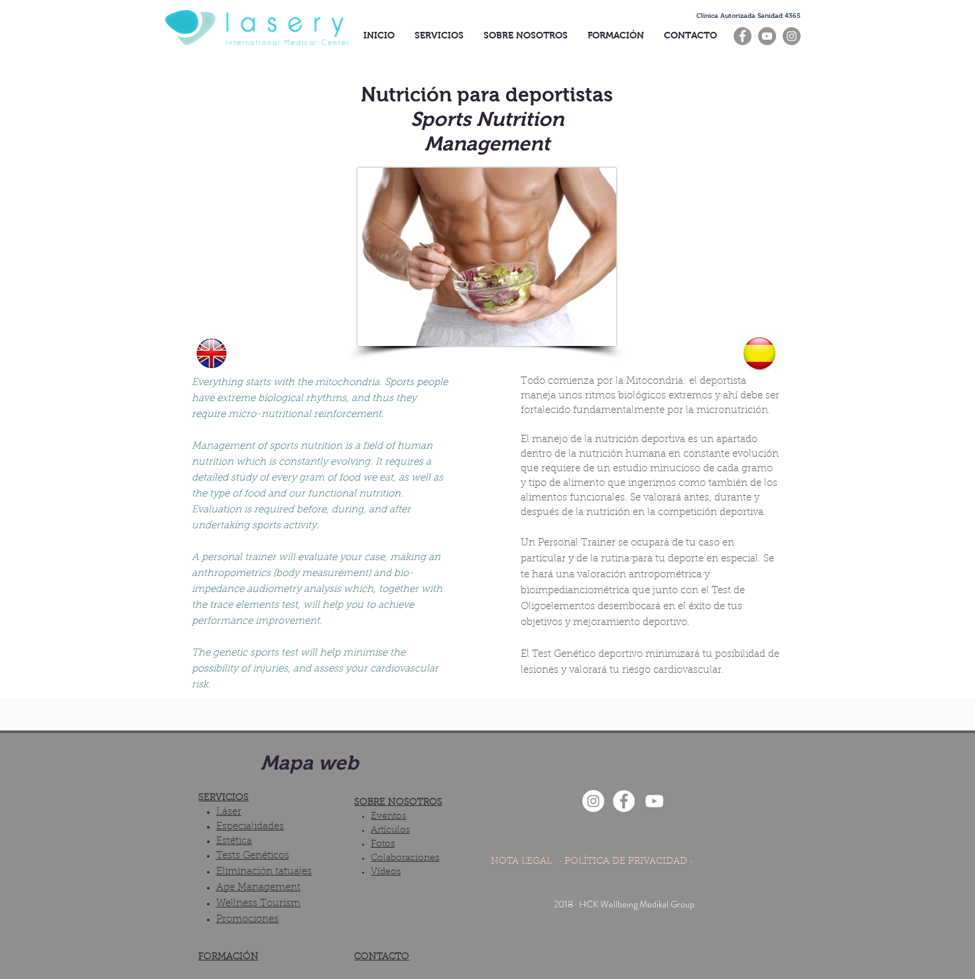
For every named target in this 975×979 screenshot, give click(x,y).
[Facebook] (742, 36)
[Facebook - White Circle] (624, 801)
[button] (748, 15)
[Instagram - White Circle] (593, 801)
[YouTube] (767, 36)
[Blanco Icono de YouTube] (654, 801)
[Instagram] (792, 36)
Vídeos (386, 872)
